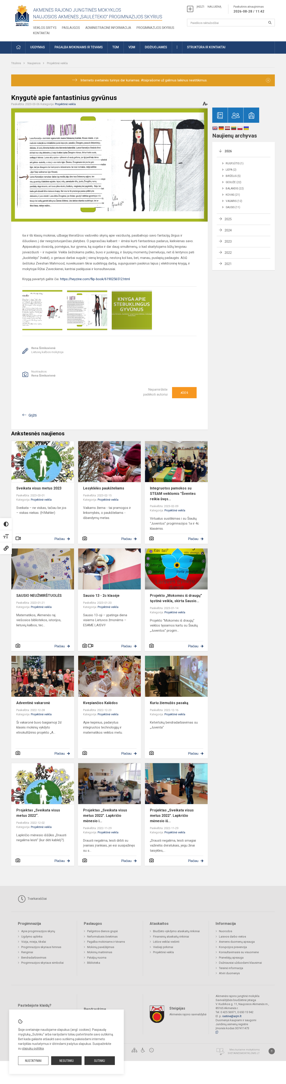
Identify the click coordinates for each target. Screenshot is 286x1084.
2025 (228, 219)
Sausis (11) (233, 207)
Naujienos (34, 63)
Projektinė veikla (57, 63)
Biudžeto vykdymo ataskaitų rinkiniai (176, 931)
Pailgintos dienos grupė (102, 931)
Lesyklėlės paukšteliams (103, 488)
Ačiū (184, 393)
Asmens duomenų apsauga (237, 941)
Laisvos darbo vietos (232, 936)
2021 (228, 264)
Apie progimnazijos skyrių (38, 931)
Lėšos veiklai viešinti (166, 941)
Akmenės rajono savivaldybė (187, 1014)
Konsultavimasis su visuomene (239, 952)
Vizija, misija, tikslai (33, 941)
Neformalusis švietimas (102, 936)
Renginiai (27, 952)
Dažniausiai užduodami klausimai (240, 962)
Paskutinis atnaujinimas (248, 9)
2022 (228, 252)
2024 (228, 230)
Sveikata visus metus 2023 (38, 488)
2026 (228, 151)
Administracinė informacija (108, 28)
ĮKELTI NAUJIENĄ (209, 6)
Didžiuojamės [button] (156, 47)
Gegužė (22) (233, 182)
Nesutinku (66, 1061)
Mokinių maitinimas (99, 952)
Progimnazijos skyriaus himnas (41, 947)
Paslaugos (71, 28)
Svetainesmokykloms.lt (244, 1053)
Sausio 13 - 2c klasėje (101, 595)
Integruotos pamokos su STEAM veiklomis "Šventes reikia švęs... (173, 493)
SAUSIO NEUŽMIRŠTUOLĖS (39, 595)
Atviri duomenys (229, 973)
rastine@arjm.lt (232, 1016)
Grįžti (33, 415)
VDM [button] (131, 47)
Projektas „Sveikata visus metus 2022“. (38, 813)
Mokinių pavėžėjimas (100, 947)
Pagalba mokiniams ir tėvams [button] (79, 47)
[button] (18, 47)
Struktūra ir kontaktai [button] (206, 47)
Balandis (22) (235, 188)
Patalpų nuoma (96, 957)
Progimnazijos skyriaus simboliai (42, 962)
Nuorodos (225, 931)
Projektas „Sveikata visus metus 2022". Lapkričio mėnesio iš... (172, 815)
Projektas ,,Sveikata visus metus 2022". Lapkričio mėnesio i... (105, 815)
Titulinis (16, 63)
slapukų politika (33, 1048)
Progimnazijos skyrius (155, 28)
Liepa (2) (231, 169)
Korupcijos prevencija (233, 947)
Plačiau (60, 539)
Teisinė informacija (231, 968)
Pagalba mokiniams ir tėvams (106, 941)
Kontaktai (41, 33)
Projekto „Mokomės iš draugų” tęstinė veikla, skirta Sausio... (176, 598)
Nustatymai (33, 1061)
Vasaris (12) (234, 201)
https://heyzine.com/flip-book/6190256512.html (95, 279)
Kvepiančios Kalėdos (100, 703)
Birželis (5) (233, 176)
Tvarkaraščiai (37, 899)
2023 (228, 241)
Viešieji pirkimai (163, 947)
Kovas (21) (233, 194)
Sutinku (99, 1061)
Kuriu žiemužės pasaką (169, 703)
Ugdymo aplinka (31, 936)
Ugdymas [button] (37, 47)
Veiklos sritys (45, 28)
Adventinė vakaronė (33, 703)
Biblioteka (93, 962)
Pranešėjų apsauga (231, 957)
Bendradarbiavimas (33, 957)
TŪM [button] (115, 47)
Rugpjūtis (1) (235, 163)
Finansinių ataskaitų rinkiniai (171, 936)
